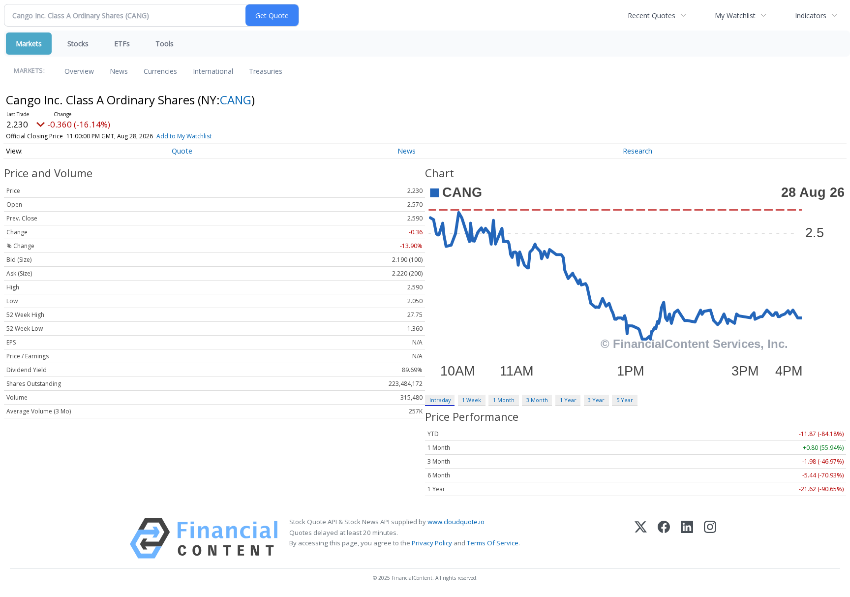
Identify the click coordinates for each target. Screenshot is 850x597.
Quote (182, 151)
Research (637, 151)
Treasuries (265, 71)
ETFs (122, 43)
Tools (164, 43)
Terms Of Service (492, 542)
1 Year (568, 400)
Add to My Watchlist (184, 136)
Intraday (440, 400)
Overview (79, 71)
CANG (235, 100)
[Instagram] (710, 538)
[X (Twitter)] (641, 538)
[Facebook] (664, 538)
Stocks (78, 43)
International (213, 71)
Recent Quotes (651, 15)
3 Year (596, 400)
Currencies (160, 71)
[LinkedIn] (687, 538)
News (119, 71)
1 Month (504, 400)
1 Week (471, 400)
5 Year (624, 400)
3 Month (537, 400)
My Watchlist (735, 15)
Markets (29, 43)
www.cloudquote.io (456, 521)
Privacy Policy (432, 542)
